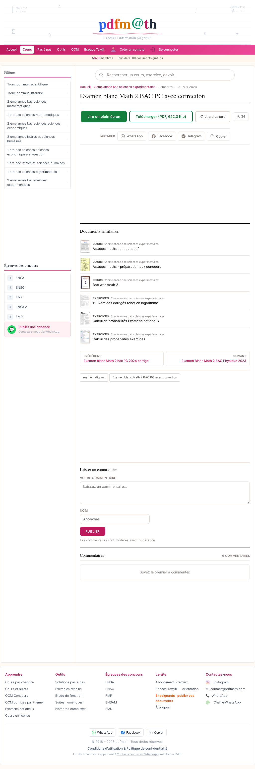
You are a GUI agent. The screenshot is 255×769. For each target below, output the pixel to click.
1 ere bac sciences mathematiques (37, 115)
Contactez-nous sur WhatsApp (138, 754)
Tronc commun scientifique (37, 84)
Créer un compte (132, 49)
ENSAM (21, 307)
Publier (92, 531)
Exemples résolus (68, 689)
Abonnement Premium (172, 682)
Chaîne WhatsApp (227, 702)
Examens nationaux (19, 709)
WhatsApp (217, 696)
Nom (84, 510)
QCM (75, 49)
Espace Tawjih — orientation (177, 689)
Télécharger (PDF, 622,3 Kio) (161, 116)
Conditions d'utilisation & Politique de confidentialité (127, 748)
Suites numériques (69, 702)
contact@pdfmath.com (225, 689)
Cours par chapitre (19, 682)
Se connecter (168, 49)
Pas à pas (44, 49)
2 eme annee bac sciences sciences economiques (37, 126)
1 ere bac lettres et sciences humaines (37, 163)
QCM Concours (16, 696)
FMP (19, 297)
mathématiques (94, 377)
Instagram (221, 682)
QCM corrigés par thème (24, 702)
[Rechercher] (103, 74)
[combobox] (169, 75)
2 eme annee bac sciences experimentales (37, 182)
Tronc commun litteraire (37, 93)
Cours (27, 49)
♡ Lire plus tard (212, 117)
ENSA (20, 278)
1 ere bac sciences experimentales (37, 172)
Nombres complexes (70, 709)
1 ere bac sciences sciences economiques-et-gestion (37, 152)
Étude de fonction (68, 696)
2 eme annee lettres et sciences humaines (37, 139)
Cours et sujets (16, 689)
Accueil (11, 49)
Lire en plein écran (103, 116)
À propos (163, 707)
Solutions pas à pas (70, 682)
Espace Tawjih (94, 49)
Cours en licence (17, 715)
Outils (61, 49)
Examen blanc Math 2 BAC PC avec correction (145, 377)
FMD (19, 317)
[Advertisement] (37, 226)
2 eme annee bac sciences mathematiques (37, 104)
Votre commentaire (98, 478)
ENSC (20, 287)
